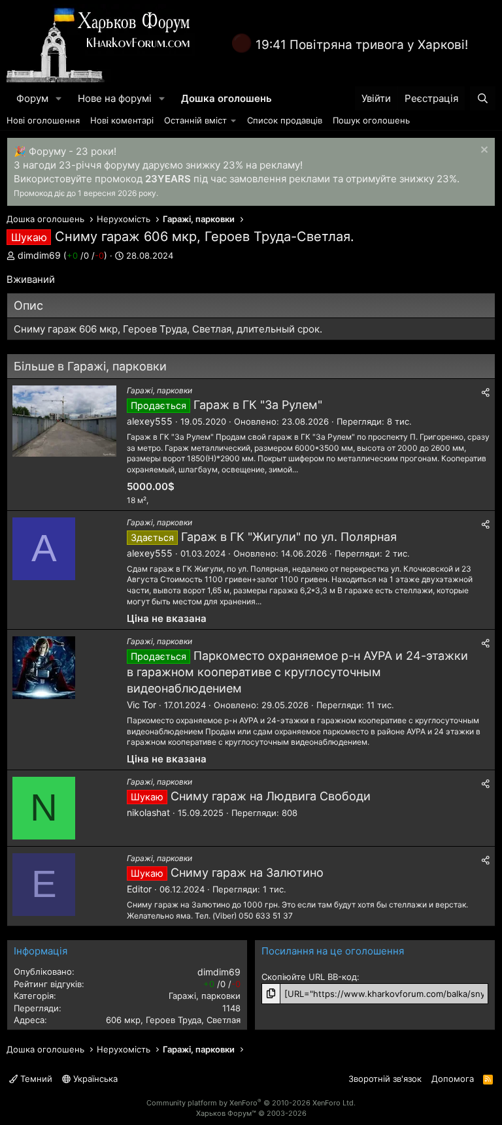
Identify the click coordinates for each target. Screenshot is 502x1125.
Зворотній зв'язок (385, 1078)
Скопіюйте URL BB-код (309, 976)
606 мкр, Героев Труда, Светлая (173, 1020)
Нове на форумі (115, 98)
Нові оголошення (43, 120)
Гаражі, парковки (159, 390)
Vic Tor (141, 704)
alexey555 (150, 421)
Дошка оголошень (226, 98)
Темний (35, 1078)
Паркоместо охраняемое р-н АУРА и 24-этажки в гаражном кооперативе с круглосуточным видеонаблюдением (297, 672)
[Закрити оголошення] (482, 151)
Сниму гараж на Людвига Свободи (271, 796)
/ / (85, 255)
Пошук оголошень (371, 120)
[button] (59, 98)
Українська (94, 1078)
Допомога (452, 1078)
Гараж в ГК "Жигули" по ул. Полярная (289, 537)
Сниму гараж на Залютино (247, 872)
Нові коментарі (122, 120)
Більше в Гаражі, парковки (90, 366)
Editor (139, 888)
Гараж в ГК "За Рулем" (257, 405)
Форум (32, 98)
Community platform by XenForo (251, 1102)
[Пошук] (482, 98)
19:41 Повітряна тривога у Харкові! (362, 44)
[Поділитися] (485, 392)
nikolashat (148, 812)
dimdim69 (39, 255)
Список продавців (284, 120)
